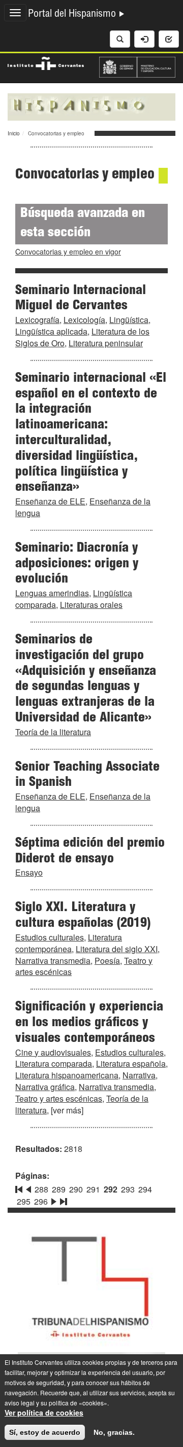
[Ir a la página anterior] (28, 1187)
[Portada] (91, 106)
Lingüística (128, 319)
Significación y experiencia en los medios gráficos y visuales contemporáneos (89, 1023)
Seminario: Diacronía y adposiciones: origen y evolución (77, 564)
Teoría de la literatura (53, 732)
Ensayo (29, 872)
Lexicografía (37, 319)
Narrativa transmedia (52, 960)
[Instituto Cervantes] (46, 62)
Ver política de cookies (44, 1412)
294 (145, 1189)
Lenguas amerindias (52, 593)
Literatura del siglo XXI (117, 949)
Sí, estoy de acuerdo (44, 1432)
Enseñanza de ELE (50, 501)
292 (110, 1189)
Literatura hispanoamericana (66, 1075)
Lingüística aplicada (51, 331)
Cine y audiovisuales (53, 1052)
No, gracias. (114, 1432)
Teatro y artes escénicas (58, 1098)
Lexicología (84, 319)
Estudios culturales (49, 937)
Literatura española (131, 1063)
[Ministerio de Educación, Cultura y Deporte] (137, 66)
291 (93, 1189)
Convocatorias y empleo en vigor (68, 251)
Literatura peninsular (106, 343)
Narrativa (139, 1075)
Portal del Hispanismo (73, 15)
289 (59, 1189)
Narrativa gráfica (45, 1087)
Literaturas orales (91, 604)
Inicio (14, 133)
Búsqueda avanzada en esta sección (82, 223)
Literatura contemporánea (68, 943)
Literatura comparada (53, 1063)
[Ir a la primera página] (19, 1187)
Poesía (107, 960)
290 (76, 1189)
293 (128, 1189)
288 (41, 1189)
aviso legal (20, 1402)
